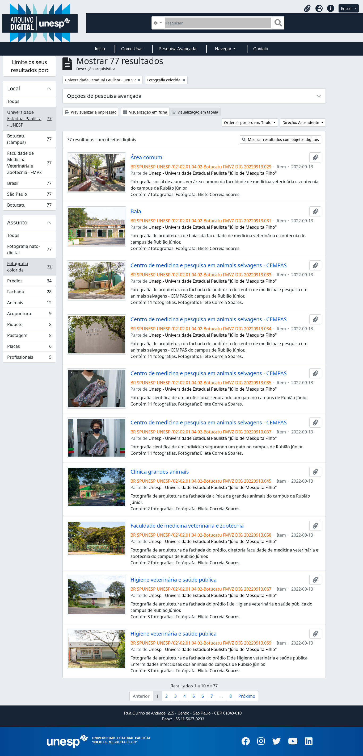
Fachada (29, 293)
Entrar (347, 8)
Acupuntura (29, 315)
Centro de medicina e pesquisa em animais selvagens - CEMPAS (208, 265)
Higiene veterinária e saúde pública (173, 580)
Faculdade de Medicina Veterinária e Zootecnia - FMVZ (29, 162)
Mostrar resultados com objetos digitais (283, 139)
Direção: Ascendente (301, 122)
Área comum (146, 157)
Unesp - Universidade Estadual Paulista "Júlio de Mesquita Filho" (213, 173)
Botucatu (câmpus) (29, 139)
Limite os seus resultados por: (29, 66)
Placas (29, 347)
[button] (307, 8)
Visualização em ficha (147, 112)
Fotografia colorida (29, 267)
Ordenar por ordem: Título (248, 122)
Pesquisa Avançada (177, 49)
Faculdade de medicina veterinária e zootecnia (187, 526)
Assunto (17, 222)
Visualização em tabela (197, 112)
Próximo (246, 696)
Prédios (29, 282)
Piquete (29, 325)
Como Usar (132, 49)
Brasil (29, 184)
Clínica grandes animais (159, 472)
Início (100, 49)
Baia (135, 211)
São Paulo (29, 195)
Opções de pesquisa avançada (104, 95)
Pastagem (29, 336)
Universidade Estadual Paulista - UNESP (29, 118)
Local (13, 88)
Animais (29, 304)
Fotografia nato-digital (29, 249)
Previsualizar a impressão (93, 112)
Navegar (223, 49)
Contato (260, 49)
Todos (13, 101)
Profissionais (29, 358)
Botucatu (29, 206)
